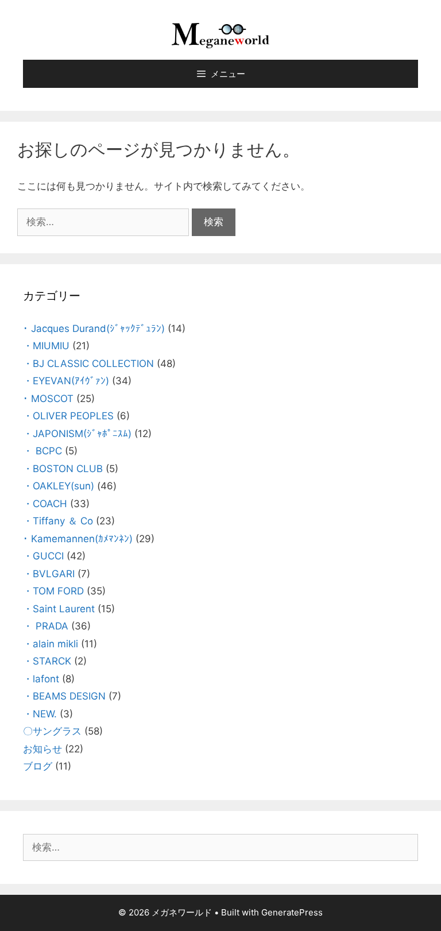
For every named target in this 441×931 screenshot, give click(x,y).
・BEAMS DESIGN (64, 696)
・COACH (45, 503)
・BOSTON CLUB (63, 468)
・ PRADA (45, 626)
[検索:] (104, 221)
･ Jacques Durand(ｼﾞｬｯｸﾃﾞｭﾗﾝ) (94, 328)
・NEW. (40, 714)
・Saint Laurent (59, 609)
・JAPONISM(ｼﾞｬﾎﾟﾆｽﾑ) (77, 433)
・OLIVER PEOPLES (68, 416)
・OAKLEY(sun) (58, 486)
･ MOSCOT (48, 398)
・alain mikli (50, 644)
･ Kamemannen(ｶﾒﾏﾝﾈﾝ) (78, 538)
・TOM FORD (53, 591)
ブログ (37, 766)
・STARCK (47, 661)
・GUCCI (43, 556)
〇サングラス (52, 731)
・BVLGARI (49, 574)
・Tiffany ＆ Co (58, 521)
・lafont (41, 679)
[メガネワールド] (220, 35)
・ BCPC (42, 451)
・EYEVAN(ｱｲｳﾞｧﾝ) (66, 381)
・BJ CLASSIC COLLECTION (88, 363)
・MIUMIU (46, 345)
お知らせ (42, 749)
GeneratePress (292, 912)
